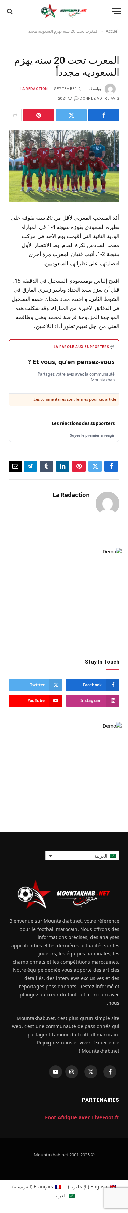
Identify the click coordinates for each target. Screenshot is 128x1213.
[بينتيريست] (38, 115)
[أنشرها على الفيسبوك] (103, 115)
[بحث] (10, 11)
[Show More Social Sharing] (15, 115)
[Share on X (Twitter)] (71, 115)
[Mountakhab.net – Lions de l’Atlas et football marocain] (64, 11)
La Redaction (34, 89)
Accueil (112, 31)
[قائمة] (116, 11)
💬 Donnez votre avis (96, 98)
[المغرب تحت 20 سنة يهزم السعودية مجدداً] (64, 166)
